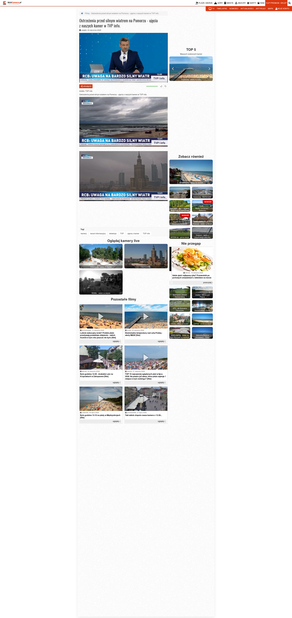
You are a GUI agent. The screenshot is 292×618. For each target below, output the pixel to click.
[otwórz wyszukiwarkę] (289, 3)
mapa (270, 8)
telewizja (112, 233)
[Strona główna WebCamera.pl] (12, 3)
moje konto (283, 8)
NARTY (253, 3)
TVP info (146, 233)
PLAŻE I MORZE (206, 3)
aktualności (247, 8)
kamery (84, 233)
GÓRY (220, 3)
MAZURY (242, 3)
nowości (233, 8)
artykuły (261, 8)
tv (213, 8)
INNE (262, 3)
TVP (122, 233)
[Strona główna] (82, 13)
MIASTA (230, 3)
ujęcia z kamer (133, 233)
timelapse (222, 8)
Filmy (87, 13)
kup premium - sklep (276, 3)
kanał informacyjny (98, 233)
